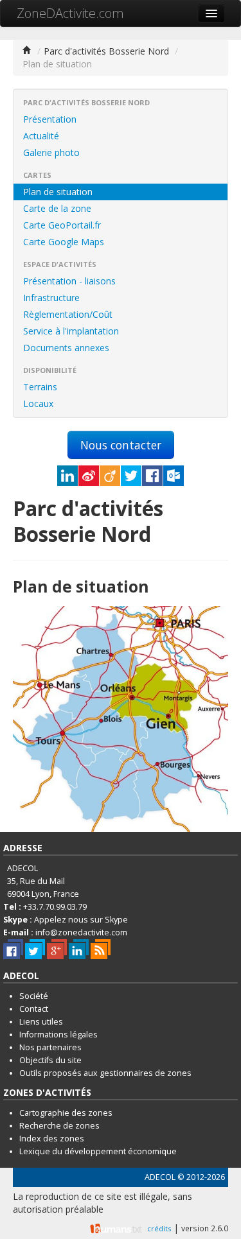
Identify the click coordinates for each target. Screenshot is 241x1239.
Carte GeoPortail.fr (62, 225)
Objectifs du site (50, 1060)
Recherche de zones (59, 1125)
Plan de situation (58, 192)
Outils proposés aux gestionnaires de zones (105, 1073)
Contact (33, 1008)
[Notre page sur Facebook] (13, 949)
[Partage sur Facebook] (152, 475)
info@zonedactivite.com (81, 932)
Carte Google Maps (63, 242)
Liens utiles (41, 1021)
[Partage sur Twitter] (131, 475)
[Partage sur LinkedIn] (67, 475)
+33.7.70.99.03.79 (55, 906)
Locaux (38, 403)
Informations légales (58, 1034)
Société (33, 996)
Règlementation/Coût (67, 314)
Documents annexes (66, 348)
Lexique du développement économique (98, 1151)
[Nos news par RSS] (101, 949)
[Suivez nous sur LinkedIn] (79, 949)
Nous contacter (120, 445)
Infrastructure (51, 297)
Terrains (40, 387)
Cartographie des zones (65, 1112)
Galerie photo (51, 152)
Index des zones (51, 1138)
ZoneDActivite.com (70, 13)
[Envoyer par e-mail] (173, 475)
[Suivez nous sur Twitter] (35, 949)
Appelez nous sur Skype (81, 919)
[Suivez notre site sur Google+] (57, 949)
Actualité (41, 136)
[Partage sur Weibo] (88, 475)
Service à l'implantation (71, 331)
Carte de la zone (57, 208)
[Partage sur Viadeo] (110, 475)
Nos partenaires (50, 1047)
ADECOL (160, 1177)
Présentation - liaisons (69, 281)
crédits (159, 1228)
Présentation (49, 119)
